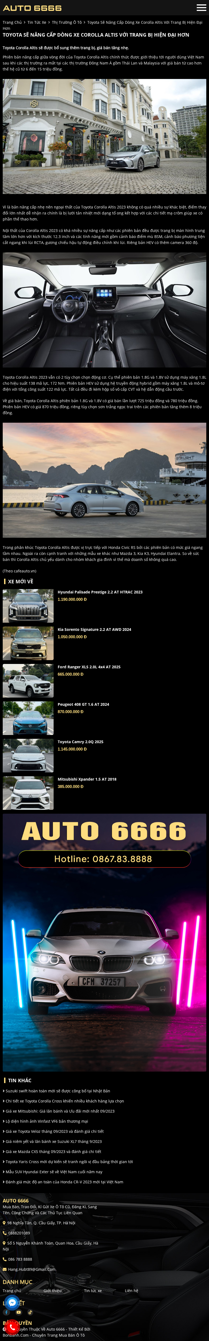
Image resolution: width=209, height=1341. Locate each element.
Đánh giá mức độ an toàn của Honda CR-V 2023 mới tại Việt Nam (64, 1181)
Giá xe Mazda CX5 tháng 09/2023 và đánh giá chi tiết (53, 1151)
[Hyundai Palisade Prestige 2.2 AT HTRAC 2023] (28, 606)
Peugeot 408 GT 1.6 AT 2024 (83, 704)
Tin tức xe (93, 1290)
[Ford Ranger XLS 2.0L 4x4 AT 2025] (28, 681)
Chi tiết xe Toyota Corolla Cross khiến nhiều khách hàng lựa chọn (64, 1101)
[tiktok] (28, 1312)
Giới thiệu (53, 1290)
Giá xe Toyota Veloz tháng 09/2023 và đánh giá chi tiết (54, 1131)
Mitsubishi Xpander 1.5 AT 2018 (87, 779)
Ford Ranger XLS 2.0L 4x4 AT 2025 (89, 666)
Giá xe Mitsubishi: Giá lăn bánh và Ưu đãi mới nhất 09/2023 (60, 1111)
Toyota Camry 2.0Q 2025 (80, 741)
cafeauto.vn (24, 571)
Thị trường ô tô (67, 22)
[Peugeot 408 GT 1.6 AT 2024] (28, 718)
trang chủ (12, 22)
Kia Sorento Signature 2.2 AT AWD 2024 (94, 629)
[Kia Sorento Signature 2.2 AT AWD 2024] (28, 643)
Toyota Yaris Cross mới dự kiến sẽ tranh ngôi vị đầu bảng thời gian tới (69, 1161)
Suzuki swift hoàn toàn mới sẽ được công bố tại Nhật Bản (57, 1090)
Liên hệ (131, 1290)
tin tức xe (36, 22)
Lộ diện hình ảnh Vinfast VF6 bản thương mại (46, 1121)
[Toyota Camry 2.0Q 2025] (28, 755)
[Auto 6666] (33, 7)
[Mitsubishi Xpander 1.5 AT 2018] (28, 793)
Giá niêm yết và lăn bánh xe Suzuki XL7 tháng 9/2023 (53, 1141)
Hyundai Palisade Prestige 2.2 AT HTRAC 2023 (100, 592)
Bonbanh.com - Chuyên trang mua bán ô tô (44, 1335)
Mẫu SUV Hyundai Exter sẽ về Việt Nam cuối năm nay (53, 1171)
